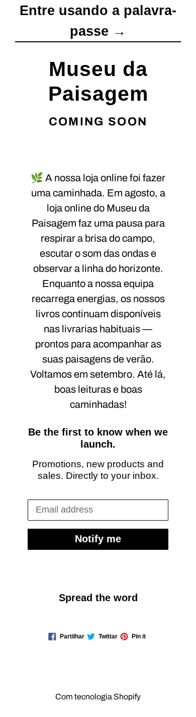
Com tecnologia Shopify (98, 696)
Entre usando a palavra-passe (98, 21)
